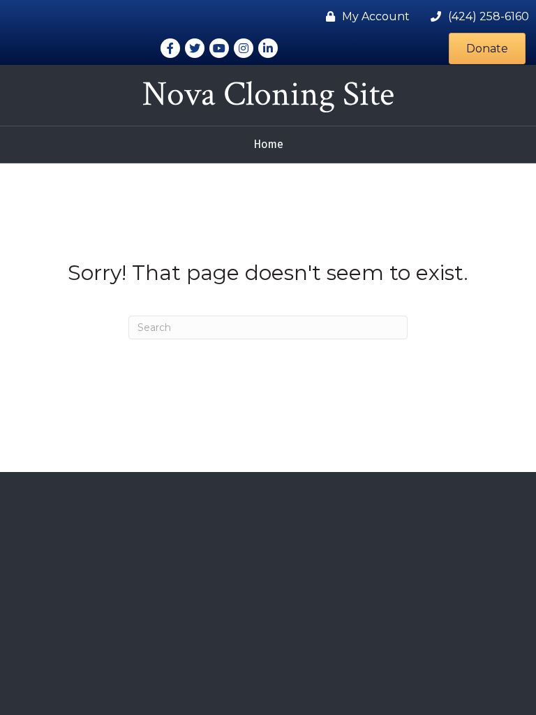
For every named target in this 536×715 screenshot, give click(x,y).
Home (268, 144)
